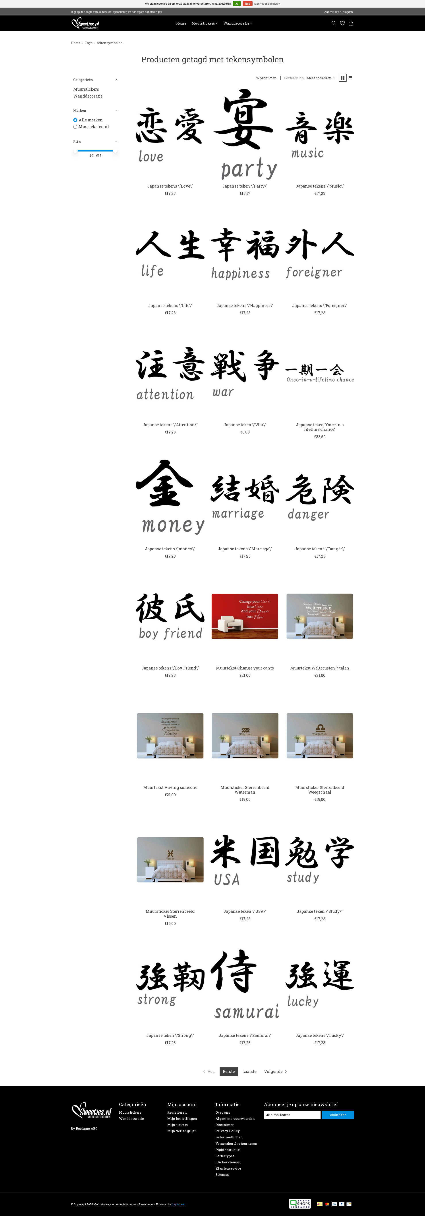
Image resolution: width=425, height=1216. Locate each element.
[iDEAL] (320, 1204)
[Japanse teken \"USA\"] (245, 859)
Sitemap (222, 1174)
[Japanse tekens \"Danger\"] (319, 497)
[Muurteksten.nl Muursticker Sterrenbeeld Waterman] (245, 735)
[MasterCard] (327, 1204)
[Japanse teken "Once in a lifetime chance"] (319, 373)
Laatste (249, 1071)
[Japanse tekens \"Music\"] (319, 134)
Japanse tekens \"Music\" (320, 186)
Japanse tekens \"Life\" (170, 305)
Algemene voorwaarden (235, 1118)
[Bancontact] (349, 1204)
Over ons (223, 1112)
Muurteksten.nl (94, 126)
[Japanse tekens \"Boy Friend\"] (170, 616)
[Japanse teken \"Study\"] (319, 859)
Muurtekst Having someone (170, 787)
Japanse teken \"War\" (245, 424)
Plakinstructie (228, 1150)
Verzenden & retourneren (236, 1143)
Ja (236, 3)
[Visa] (334, 1204)
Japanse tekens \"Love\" (170, 186)
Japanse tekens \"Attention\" (170, 424)
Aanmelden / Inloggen (338, 11)
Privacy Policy (228, 1131)
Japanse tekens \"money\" (170, 548)
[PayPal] (342, 1204)
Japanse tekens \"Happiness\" (244, 305)
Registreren (177, 1112)
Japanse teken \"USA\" (245, 911)
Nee (247, 3)
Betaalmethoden (229, 1137)
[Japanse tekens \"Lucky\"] (319, 984)
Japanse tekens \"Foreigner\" (319, 305)
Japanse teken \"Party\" (245, 186)
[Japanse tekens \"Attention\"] (170, 373)
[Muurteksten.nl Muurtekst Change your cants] (245, 616)
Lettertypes (225, 1156)
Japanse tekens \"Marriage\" (245, 548)
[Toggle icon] (334, 23)
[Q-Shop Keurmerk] (300, 1207)
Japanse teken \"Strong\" (170, 1035)
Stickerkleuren (228, 1162)
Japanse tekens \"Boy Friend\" (170, 668)
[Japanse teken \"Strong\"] (170, 984)
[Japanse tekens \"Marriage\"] (245, 497)
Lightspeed (178, 1204)
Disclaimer (225, 1125)
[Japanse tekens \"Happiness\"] (245, 253)
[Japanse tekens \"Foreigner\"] (319, 253)
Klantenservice (228, 1168)
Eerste (229, 1071)
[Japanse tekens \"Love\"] (170, 134)
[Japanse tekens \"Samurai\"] (245, 984)
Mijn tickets (177, 1125)
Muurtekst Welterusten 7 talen (319, 668)
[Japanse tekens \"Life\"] (170, 253)
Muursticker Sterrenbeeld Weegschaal (319, 790)
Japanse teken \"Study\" (320, 911)
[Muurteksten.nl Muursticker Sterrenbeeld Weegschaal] (319, 735)
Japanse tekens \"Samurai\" (245, 1035)
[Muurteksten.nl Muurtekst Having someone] (170, 735)
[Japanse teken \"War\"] (245, 373)
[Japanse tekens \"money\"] (170, 497)
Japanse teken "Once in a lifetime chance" (320, 427)
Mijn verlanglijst (181, 1131)
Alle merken (91, 120)
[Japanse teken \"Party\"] (245, 134)
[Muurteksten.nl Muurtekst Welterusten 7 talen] (319, 616)
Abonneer (338, 1115)
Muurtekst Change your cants (245, 668)
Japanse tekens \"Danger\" (320, 548)
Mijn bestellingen (182, 1118)
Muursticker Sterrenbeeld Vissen (170, 914)
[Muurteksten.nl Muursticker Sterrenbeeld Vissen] (170, 859)
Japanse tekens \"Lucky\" (320, 1035)
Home (181, 23)
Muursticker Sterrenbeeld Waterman (244, 790)
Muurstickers (86, 89)
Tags (89, 43)
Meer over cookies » (267, 3)
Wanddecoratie (87, 96)
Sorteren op (294, 78)
